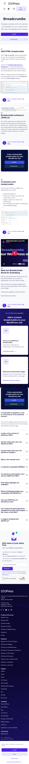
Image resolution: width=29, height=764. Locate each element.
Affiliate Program (5, 721)
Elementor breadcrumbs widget (11, 380)
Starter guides (4, 683)
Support (3, 671)
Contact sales (13, 39)
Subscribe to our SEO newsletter (9, 727)
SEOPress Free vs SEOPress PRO (9, 659)
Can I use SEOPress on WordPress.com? (9, 501)
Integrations (4, 632)
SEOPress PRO (4, 620)
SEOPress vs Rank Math (7, 662)
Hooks (2, 677)
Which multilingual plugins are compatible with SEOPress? (12, 492)
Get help (3, 695)
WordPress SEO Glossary (7, 686)
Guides (2, 674)
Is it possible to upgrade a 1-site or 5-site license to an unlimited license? (12, 414)
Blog (2, 710)
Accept (15, 750)
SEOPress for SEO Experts (7, 653)
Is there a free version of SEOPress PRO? (10, 434)
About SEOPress (5, 704)
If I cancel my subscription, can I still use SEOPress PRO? (13, 475)
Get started (21, 8)
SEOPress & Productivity (7, 656)
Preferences (14, 758)
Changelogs (4, 689)
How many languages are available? (10, 483)
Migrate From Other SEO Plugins (9, 641)
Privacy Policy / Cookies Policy (14, 761)
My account (4, 698)
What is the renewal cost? (10, 459)
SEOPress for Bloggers (6, 644)
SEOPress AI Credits (6, 626)
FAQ (2, 692)
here (17, 426)
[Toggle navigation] (4, 3)
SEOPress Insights (5, 623)
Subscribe (7, 568)
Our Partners (4, 713)
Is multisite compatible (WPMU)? (13, 467)
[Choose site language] (8, 9)
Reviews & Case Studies (7, 718)
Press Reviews (4, 715)
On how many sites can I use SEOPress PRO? (11, 443)
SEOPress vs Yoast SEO (7, 665)
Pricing (2, 635)
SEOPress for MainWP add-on (8, 629)
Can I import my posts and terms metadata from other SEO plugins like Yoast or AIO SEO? (13, 510)
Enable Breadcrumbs (8, 351)
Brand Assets (4, 707)
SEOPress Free (4, 617)
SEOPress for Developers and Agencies (11, 650)
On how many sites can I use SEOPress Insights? (11, 451)
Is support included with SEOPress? (10, 520)
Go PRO (14, 34)
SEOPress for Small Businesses (8, 647)
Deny (14, 754)
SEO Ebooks (4, 680)
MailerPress (4, 734)
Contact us (3, 724)
